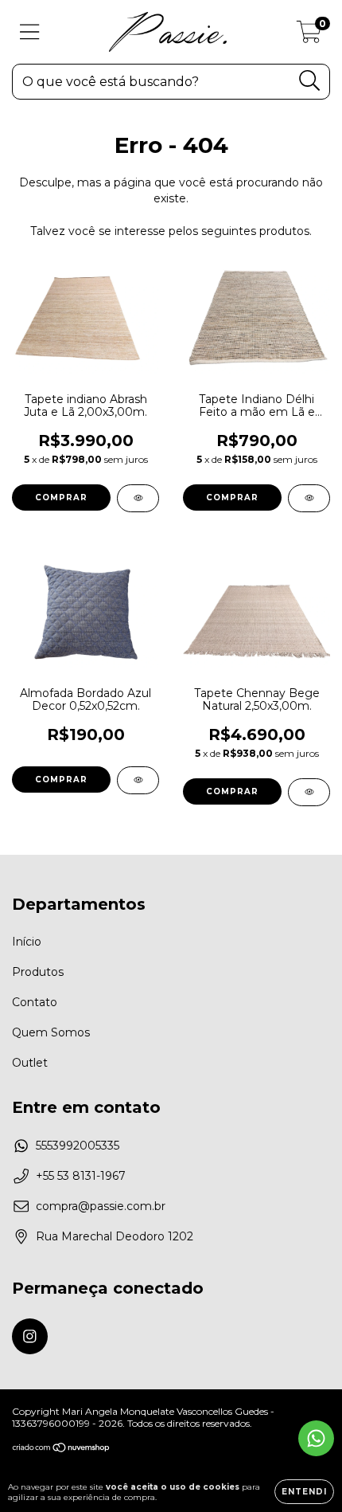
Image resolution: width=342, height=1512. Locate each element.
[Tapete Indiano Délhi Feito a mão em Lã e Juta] (309, 498)
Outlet (30, 1063)
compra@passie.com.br (100, 1206)
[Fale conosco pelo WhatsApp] (316, 1438)
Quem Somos (51, 1032)
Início (26, 941)
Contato (34, 1002)
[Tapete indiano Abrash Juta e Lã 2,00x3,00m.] (138, 498)
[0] (309, 36)
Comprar (61, 497)
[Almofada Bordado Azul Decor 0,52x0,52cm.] (138, 780)
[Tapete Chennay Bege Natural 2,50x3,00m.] (309, 792)
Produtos (38, 972)
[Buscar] (309, 81)
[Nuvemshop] (61, 1449)
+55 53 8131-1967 (81, 1176)
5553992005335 (77, 1145)
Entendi (304, 1492)
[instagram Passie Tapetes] (30, 1336)
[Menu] (30, 32)
